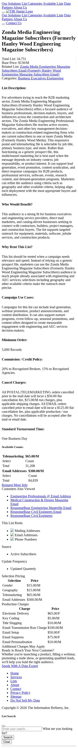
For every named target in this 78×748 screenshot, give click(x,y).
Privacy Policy (20, 692)
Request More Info (15, 485)
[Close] (3, 725)
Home (14, 673)
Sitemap (15, 696)
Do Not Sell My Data (25, 700)
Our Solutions (11, 3)
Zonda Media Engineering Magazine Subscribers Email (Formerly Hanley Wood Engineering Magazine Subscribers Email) (36, 70)
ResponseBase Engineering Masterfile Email (40, 508)
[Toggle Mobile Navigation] (3, 12)
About (14, 685)
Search (7, 737)
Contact (15, 689)
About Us (20, 7)
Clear (6, 741)
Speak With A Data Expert (20, 666)
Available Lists (53, 3)
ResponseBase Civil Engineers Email (35, 512)
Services (16, 677)
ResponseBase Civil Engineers (31, 515)
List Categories (32, 3)
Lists (13, 681)
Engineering (55, 78)
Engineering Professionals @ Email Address (40, 496)
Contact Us (13, 23)
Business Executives (32, 78)
